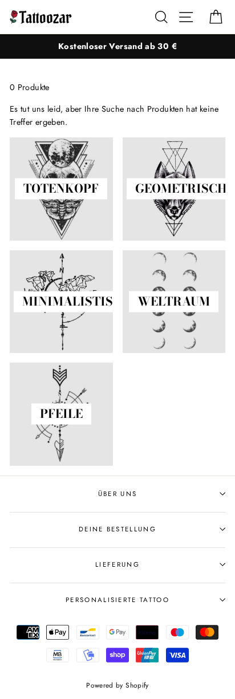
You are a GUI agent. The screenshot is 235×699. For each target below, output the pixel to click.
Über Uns (117, 493)
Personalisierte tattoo (117, 599)
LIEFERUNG (117, 564)
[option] (117, 46)
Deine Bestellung (117, 529)
